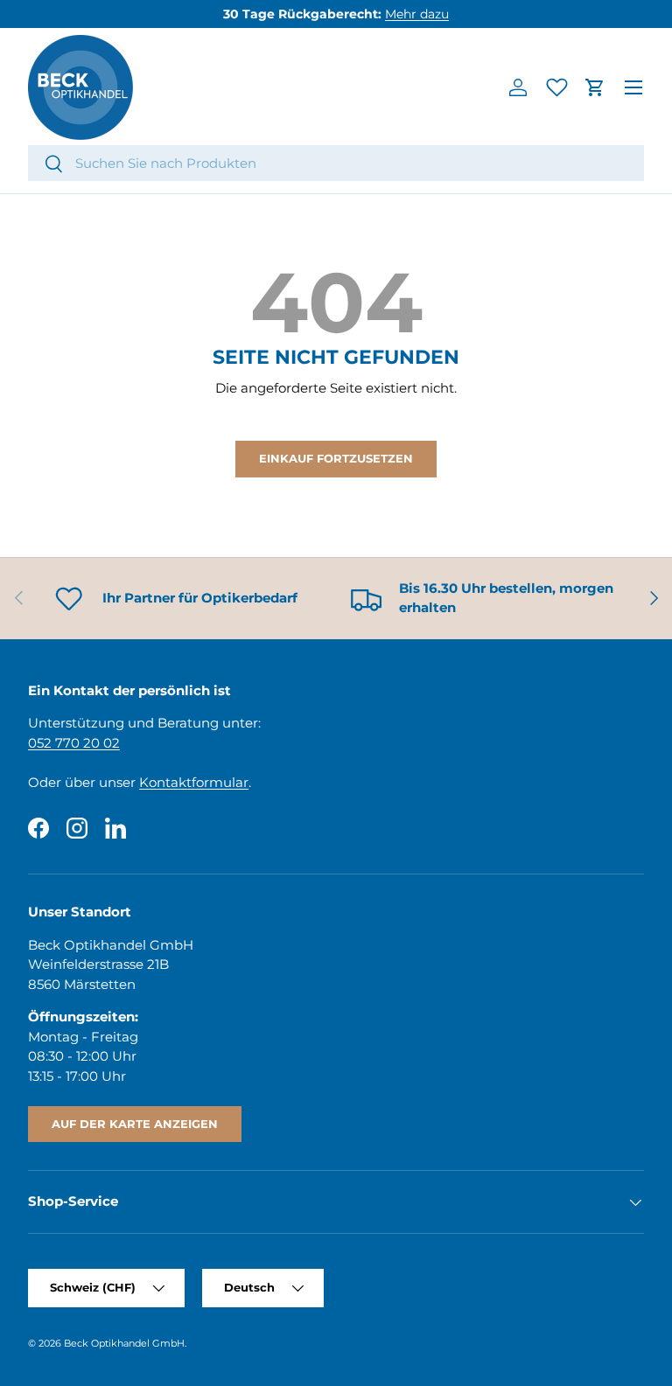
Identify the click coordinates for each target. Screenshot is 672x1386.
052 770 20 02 (74, 743)
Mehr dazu (417, 14)
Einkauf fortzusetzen (336, 458)
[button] (595, 87)
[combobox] (336, 163)
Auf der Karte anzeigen (135, 1124)
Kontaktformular (193, 782)
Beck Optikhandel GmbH (124, 1343)
